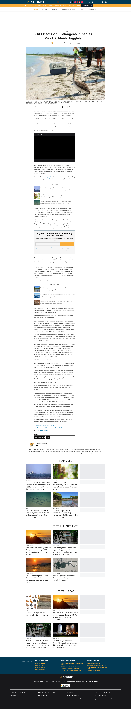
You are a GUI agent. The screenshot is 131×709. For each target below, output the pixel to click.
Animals (30, 5)
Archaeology (37, 5)
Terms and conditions (102, 692)
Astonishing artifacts (40, 669)
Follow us (65, 106)
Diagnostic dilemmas (40, 667)
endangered (47, 177)
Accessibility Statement (18, 692)
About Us (70, 692)
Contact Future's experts (46, 692)
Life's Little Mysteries (40, 663)
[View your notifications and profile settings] (102, 2)
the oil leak (47, 179)
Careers (12, 698)
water (48, 437)
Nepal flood (44, 9)
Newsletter (72, 106)
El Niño (82, 9)
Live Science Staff (60, 43)
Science (51, 5)
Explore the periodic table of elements (70, 668)
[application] (54, 147)
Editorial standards (44, 698)
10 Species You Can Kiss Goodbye (45, 425)
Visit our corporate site (91, 681)
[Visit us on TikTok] (82, 2)
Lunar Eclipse (54, 9)
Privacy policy (14, 695)
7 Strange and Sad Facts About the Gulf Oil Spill (48, 427)
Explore (78, 5)
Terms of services (51, 247)
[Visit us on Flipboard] (80, 2)
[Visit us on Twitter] (73, 2)
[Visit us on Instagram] (75, 2)
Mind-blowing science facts (93, 670)
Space (64, 5)
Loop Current (70, 258)
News (79, 43)
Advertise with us (73, 695)
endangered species (40, 437)
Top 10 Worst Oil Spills (41, 430)
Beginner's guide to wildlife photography (96, 665)
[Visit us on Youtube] (77, 2)
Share (37, 106)
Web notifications (101, 695)
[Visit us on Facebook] (70, 2)
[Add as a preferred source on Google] (65, 685)
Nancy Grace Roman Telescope (69, 9)
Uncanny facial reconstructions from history (71, 670)
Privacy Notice (38, 248)
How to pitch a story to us (76, 698)
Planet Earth (58, 5)
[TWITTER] (37, 445)
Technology (71, 5)
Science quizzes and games (93, 663)
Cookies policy (43, 695)
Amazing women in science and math (70, 666)
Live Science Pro (92, 9)
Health (44, 5)
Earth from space (39, 665)
